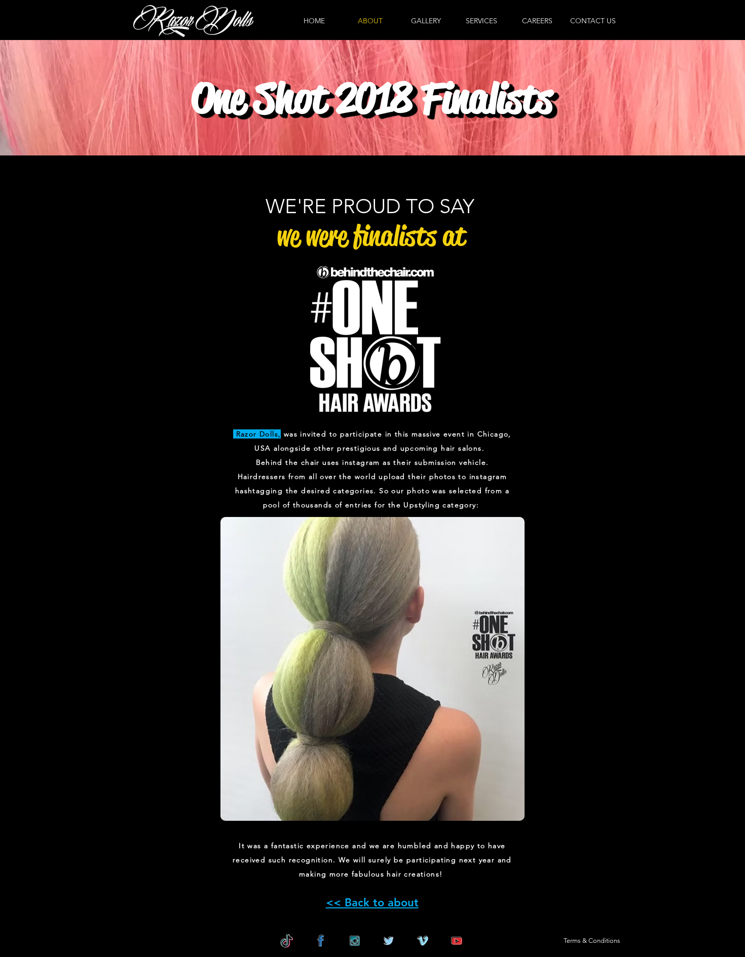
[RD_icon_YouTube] (456, 940)
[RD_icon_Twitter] (388, 940)
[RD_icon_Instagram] (354, 940)
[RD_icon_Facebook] (320, 940)
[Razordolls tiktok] (286, 940)
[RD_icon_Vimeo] (422, 940)
